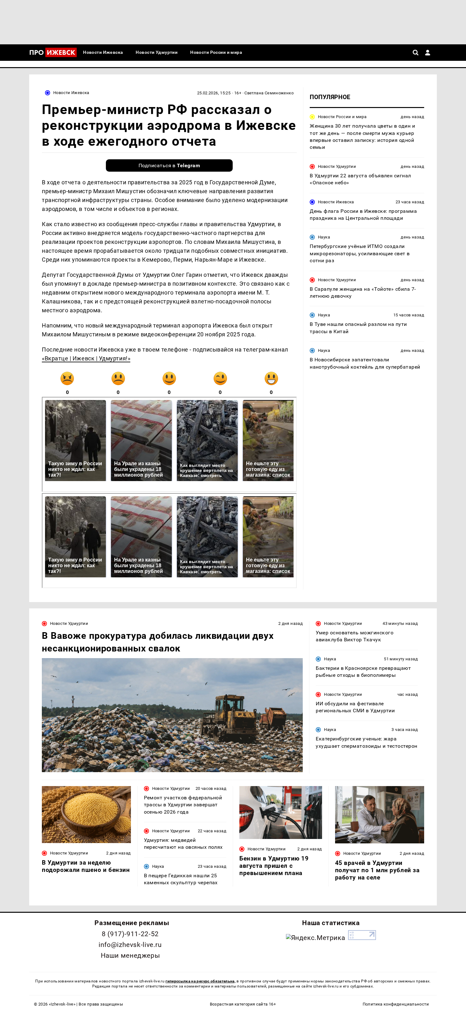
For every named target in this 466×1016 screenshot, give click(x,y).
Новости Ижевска (71, 92)
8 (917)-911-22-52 (130, 934)
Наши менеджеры (130, 955)
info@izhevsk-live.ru (130, 945)
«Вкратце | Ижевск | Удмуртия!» (86, 358)
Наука (324, 237)
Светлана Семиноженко (269, 93)
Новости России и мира (342, 116)
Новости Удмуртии (337, 166)
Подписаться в (169, 165)
